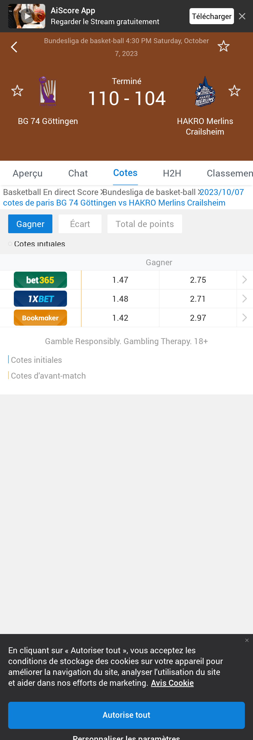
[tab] (27, 173)
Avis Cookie (172, 683)
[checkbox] (36, 243)
